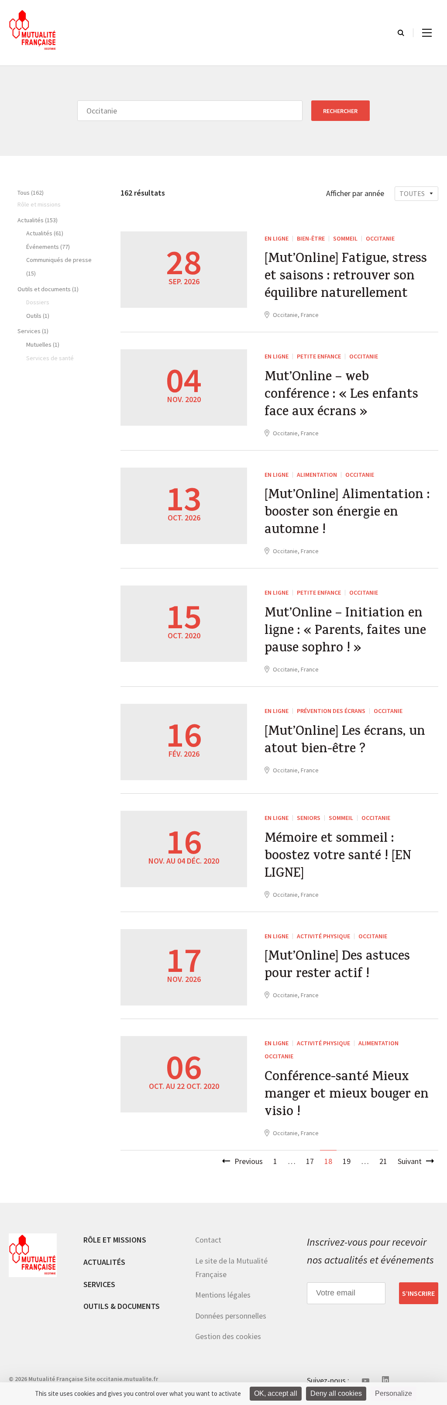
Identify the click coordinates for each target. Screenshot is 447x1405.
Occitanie (380, 238)
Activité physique (323, 936)
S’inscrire (418, 1293)
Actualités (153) (37, 220)
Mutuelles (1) (42, 344)
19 (347, 1161)
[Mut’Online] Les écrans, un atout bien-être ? (345, 741)
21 (383, 1161)
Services (99, 1284)
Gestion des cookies (228, 1336)
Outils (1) (37, 316)
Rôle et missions (114, 1240)
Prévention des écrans (331, 711)
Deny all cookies (336, 1393)
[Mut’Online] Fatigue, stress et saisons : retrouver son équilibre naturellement (346, 277)
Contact (208, 1240)
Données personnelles (230, 1316)
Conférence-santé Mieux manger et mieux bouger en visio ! (347, 1095)
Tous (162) (30, 192)
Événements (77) (48, 247)
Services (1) (32, 331)
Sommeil (345, 238)
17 (310, 1161)
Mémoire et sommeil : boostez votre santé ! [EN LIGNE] (338, 857)
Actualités (104, 1262)
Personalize (393, 1393)
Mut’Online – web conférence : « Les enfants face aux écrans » (341, 395)
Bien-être (311, 238)
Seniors (308, 818)
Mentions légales (223, 1295)
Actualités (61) (44, 233)
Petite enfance (319, 356)
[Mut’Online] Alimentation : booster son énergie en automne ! (347, 513)
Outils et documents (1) (48, 289)
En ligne (277, 238)
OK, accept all (275, 1393)
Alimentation (317, 475)
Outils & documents (121, 1306)
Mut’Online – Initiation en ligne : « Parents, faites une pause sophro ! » (345, 632)
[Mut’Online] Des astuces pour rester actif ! (337, 966)
